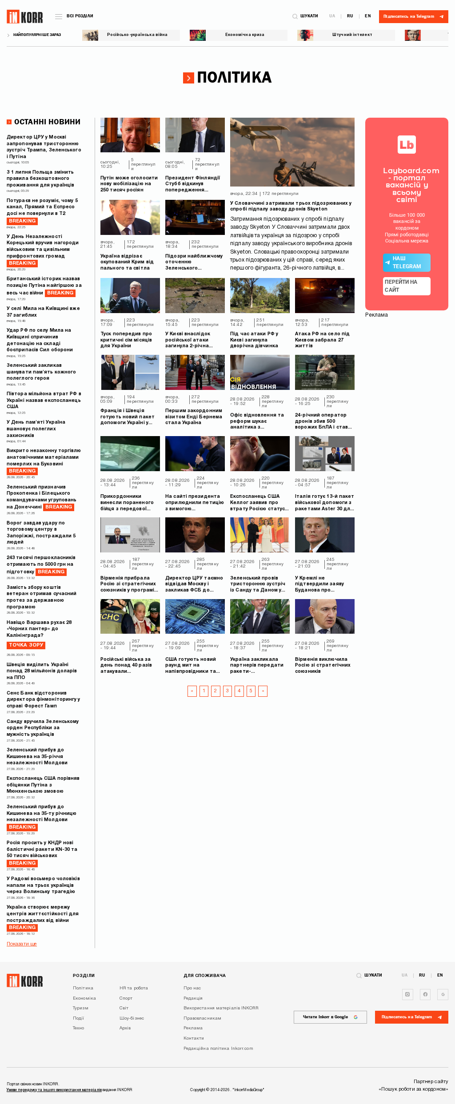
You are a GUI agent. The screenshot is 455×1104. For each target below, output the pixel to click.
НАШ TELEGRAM (407, 262)
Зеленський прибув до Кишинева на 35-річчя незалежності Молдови (37, 756)
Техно (78, 1028)
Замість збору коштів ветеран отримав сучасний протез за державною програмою (41, 597)
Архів (125, 1028)
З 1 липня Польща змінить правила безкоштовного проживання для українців (40, 179)
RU (350, 16)
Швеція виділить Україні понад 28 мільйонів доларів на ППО (42, 671)
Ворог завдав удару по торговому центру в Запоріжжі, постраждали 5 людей (41, 533)
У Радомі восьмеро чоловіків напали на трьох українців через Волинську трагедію (43, 885)
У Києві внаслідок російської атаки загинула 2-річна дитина (187, 340)
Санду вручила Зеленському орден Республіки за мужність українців (43, 728)
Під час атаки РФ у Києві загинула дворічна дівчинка (254, 340)
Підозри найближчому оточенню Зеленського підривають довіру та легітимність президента (194, 263)
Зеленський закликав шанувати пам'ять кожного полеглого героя (41, 372)
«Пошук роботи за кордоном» (413, 1089)
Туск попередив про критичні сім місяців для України (126, 340)
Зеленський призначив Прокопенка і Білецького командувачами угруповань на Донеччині (41, 497)
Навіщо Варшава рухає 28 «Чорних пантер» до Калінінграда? (39, 634)
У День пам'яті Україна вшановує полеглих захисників (36, 429)
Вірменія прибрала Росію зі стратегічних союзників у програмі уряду (128, 585)
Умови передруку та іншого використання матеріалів (54, 1090)
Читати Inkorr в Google (325, 1017)
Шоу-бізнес (132, 1019)
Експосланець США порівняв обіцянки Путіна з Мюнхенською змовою (43, 785)
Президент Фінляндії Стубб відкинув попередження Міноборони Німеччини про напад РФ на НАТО (193, 185)
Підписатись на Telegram (407, 1017)
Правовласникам (202, 1019)
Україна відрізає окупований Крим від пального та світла (127, 262)
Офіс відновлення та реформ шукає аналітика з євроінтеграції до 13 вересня (257, 422)
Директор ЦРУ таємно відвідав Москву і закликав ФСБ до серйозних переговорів (194, 585)
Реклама (193, 1028)
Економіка (84, 999)
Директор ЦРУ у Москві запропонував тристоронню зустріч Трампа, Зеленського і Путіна (44, 147)
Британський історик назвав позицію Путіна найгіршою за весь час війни (44, 286)
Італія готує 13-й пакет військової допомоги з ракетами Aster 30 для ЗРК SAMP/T (324, 503)
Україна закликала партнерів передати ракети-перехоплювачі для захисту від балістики (258, 666)
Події (78, 1019)
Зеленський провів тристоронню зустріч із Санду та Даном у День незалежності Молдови (257, 585)
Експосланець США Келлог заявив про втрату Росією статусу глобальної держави (258, 503)
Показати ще (22, 944)
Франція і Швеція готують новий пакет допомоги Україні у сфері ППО (127, 417)
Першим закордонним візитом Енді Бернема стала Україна (193, 417)
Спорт (126, 999)
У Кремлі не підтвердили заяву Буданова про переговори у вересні (322, 585)
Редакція (193, 999)
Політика (83, 988)
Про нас (192, 988)
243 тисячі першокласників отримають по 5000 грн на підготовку (41, 565)
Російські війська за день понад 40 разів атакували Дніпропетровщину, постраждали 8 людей (129, 666)
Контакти (194, 1038)
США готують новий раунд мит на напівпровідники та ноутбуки (190, 666)
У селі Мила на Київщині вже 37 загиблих (43, 312)
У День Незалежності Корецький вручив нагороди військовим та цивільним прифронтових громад (43, 250)
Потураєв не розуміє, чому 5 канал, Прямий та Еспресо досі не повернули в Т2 (42, 211)
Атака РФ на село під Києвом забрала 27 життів (322, 340)
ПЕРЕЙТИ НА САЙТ (401, 286)
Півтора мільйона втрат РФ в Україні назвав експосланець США (44, 400)
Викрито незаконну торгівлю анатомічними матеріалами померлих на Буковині (44, 461)
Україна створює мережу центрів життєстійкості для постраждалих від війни (43, 917)
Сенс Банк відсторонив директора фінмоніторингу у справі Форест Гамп (43, 699)
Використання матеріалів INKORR (221, 1008)
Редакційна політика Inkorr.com (218, 1049)
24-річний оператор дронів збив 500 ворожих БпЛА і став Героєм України (321, 422)
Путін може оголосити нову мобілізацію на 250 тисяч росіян (129, 184)
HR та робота (134, 988)
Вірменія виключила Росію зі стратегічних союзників (323, 666)
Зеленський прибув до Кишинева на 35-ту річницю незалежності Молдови (42, 817)
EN (367, 16)
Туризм (80, 1008)
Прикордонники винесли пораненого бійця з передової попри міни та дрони (127, 503)
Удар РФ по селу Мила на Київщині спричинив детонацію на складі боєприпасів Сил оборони (40, 340)
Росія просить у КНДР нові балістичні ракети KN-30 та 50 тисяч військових (42, 853)
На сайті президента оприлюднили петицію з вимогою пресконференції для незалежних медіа (194, 503)
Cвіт (124, 1008)
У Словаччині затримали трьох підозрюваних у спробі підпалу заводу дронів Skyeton (290, 207)
